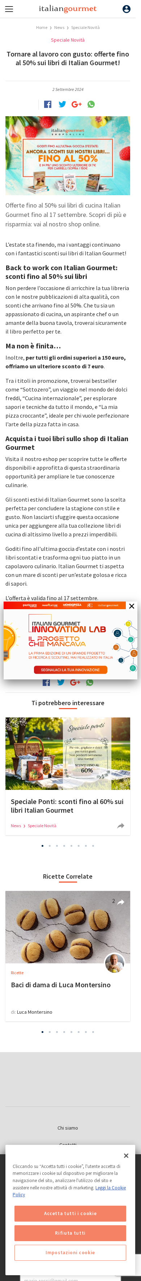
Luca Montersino (34, 1012)
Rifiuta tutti (70, 1233)
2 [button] (50, 846)
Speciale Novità (85, 27)
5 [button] (71, 846)
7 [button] (86, 846)
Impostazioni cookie (70, 1252)
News (59, 27)
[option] (68, 776)
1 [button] (42, 846)
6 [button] (78, 846)
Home (41, 27)
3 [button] (57, 846)
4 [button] (64, 846)
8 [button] (93, 846)
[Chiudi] (126, 1156)
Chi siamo (67, 1128)
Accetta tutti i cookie (70, 1213)
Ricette (17, 972)
